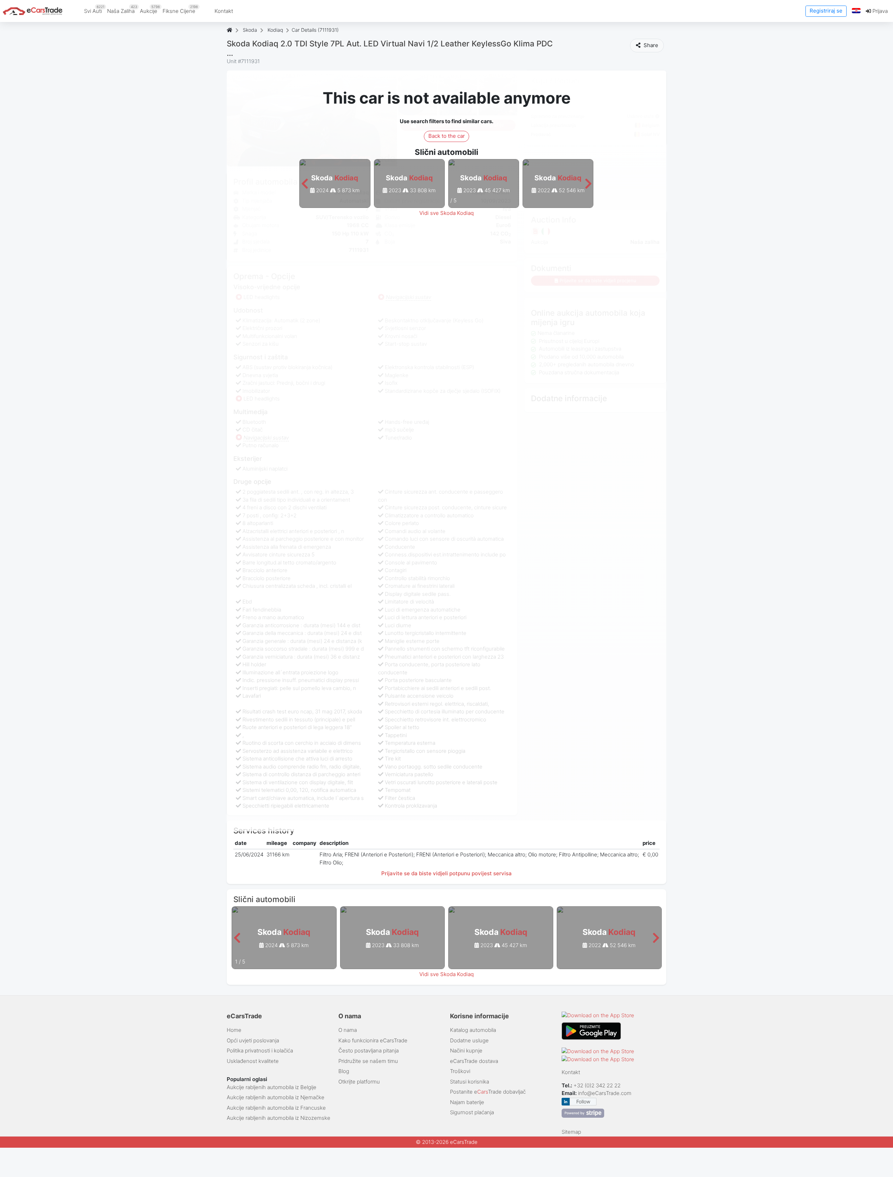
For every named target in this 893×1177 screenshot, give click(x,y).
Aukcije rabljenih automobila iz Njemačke (275, 1097)
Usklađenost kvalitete (253, 1061)
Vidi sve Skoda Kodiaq (446, 213)
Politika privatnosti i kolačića (260, 1050)
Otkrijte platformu (359, 1081)
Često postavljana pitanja (368, 1050)
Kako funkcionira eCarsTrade (372, 1040)
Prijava (879, 11)
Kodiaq (275, 30)
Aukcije (150, 9)
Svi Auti (94, 9)
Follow (583, 1101)
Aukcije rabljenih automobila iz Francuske (276, 1107)
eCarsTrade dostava (474, 1061)
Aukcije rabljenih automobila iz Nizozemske (278, 1118)
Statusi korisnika (469, 1081)
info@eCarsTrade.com (604, 1093)
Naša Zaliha (122, 9)
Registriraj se (826, 10)
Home (234, 1030)
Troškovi (460, 1071)
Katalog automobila (473, 1030)
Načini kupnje (466, 1050)
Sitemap (571, 1132)
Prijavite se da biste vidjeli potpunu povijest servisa (446, 873)
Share (650, 45)
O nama (347, 1030)
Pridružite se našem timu (368, 1061)
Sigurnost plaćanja (472, 1112)
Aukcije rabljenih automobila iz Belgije (271, 1087)
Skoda (250, 30)
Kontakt (224, 11)
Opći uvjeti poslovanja (253, 1040)
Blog (343, 1071)
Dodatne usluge (469, 1040)
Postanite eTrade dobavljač (488, 1091)
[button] (856, 11)
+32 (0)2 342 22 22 (597, 1085)
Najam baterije (467, 1102)
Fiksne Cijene (180, 9)
